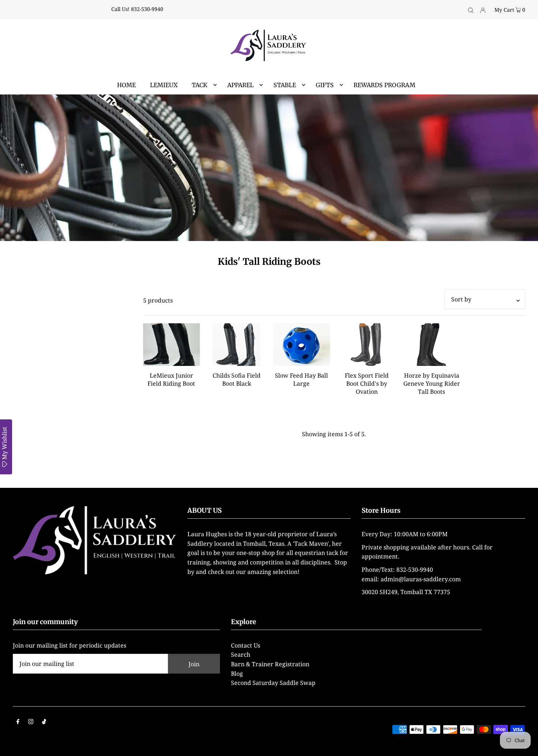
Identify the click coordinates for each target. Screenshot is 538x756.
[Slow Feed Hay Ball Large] (301, 344)
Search (240, 655)
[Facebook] (17, 722)
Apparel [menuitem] (240, 85)
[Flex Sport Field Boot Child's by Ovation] (366, 344)
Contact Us (245, 645)
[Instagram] (30, 722)
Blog (237, 674)
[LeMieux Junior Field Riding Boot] (171, 344)
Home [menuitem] (126, 85)
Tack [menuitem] (200, 85)
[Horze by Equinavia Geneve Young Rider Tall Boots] (431, 344)
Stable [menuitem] (284, 85)
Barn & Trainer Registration (270, 664)
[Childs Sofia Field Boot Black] (236, 344)
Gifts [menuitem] (325, 85)
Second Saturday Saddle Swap (273, 683)
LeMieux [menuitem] (164, 85)
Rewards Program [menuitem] (384, 85)
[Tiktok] (44, 722)
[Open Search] (470, 9)
